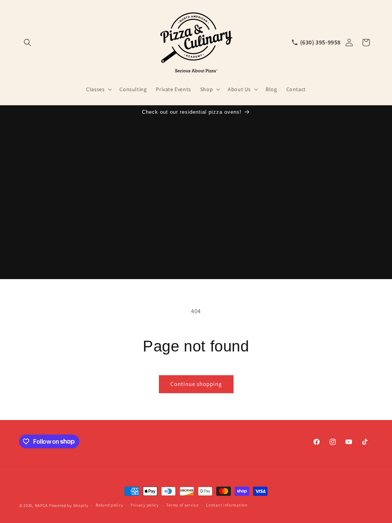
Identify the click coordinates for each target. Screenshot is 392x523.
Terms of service (182, 505)
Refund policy (109, 505)
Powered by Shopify (68, 505)
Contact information (226, 505)
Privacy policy (145, 505)
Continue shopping (196, 383)
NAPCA (41, 505)
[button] (27, 42)
